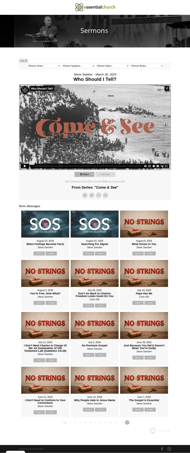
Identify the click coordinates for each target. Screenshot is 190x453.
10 (110, 422)
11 (115, 422)
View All (23, 60)
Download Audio (116, 181)
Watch (86, 174)
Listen (107, 174)
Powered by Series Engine (160, 431)
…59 (121, 422)
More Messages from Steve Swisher (84, 181)
